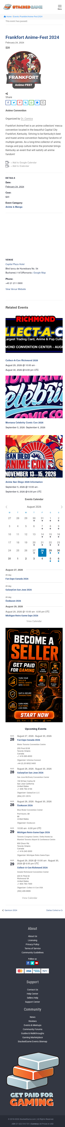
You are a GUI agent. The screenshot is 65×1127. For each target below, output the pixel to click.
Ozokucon (31, 823)
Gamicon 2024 (10, 910)
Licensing (32, 940)
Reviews (33, 1021)
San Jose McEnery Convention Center (33, 777)
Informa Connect (34, 760)
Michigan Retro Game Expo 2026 (22, 615)
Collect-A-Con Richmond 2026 (22, 360)
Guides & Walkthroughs (32, 1033)
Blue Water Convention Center (30, 810)
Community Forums (32, 1029)
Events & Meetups (32, 1025)
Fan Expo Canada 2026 (17, 579)
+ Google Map (39, 272)
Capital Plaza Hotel (15, 264)
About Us (32, 936)
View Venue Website (16, 289)
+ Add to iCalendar (20, 165)
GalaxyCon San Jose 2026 (19, 589)
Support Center (32, 1002)
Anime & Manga (14, 206)
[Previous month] (6, 506)
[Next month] (62, 506)
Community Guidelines (33, 952)
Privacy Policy (32, 944)
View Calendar (34, 621)
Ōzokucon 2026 (13, 601)
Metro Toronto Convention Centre (31, 744)
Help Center (32, 993)
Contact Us (32, 989)
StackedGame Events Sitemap (32, 1041)
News (32, 1017)
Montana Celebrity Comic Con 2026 (24, 422)
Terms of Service (33, 948)
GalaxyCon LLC (33, 793)
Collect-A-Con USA (35, 888)
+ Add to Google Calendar (24, 162)
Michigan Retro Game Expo (38, 855)
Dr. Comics (27, 118)
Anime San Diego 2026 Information (24, 481)
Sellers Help (32, 998)
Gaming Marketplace (32, 1037)
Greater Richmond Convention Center (33, 872)
